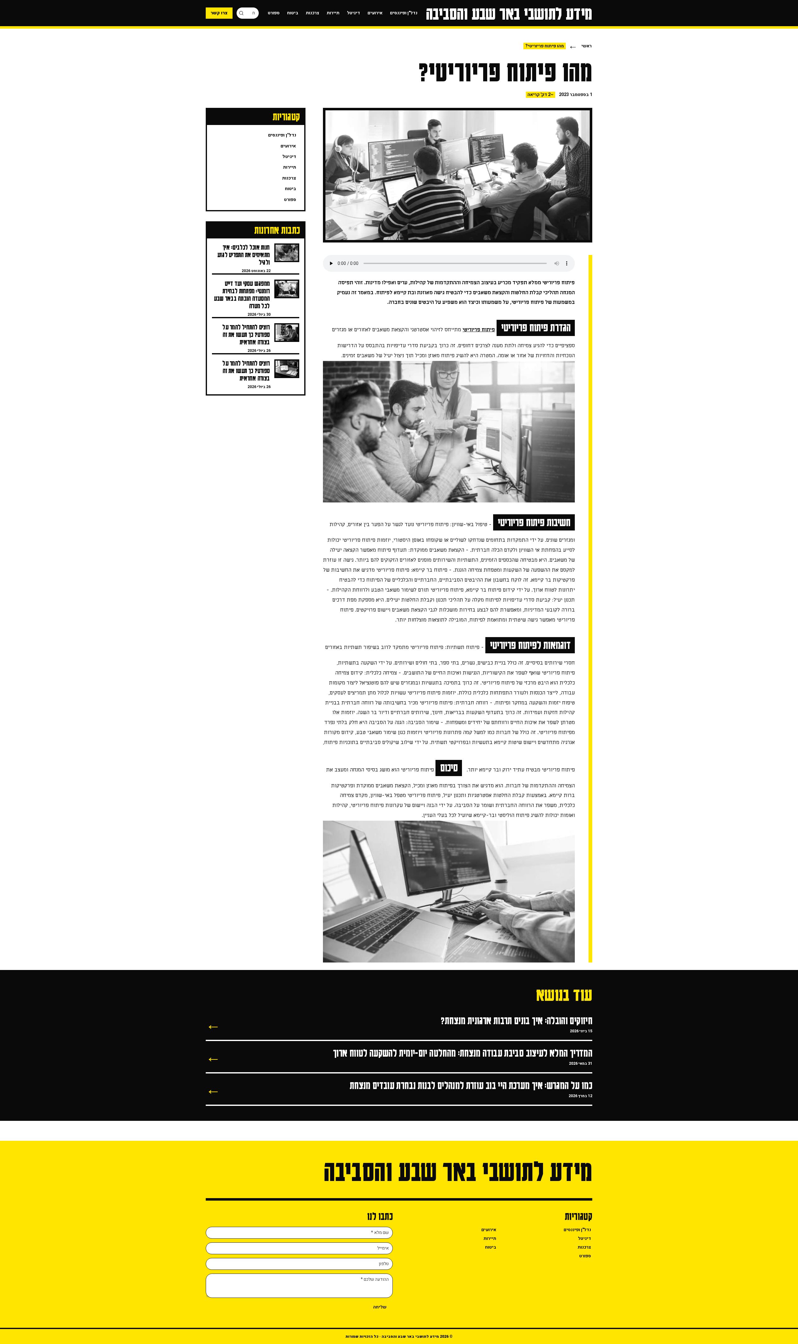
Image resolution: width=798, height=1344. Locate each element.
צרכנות (312, 13)
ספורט (274, 13)
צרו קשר (219, 13)
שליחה (380, 1307)
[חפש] (241, 13)
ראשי (586, 46)
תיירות (333, 13)
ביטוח (292, 13)
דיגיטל (353, 13)
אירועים (375, 13)
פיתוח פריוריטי (479, 329)
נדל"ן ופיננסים (403, 13)
